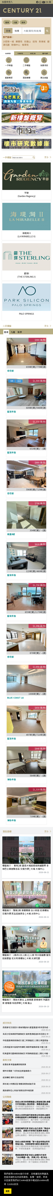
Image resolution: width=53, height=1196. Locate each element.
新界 (23, 22)
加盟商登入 (7, 1)
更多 (46, 157)
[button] (50, 96)
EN (47, 2)
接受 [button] (8, 1191)
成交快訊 (7, 1022)
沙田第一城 (8, 41)
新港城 (42, 41)
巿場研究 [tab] (20, 53)
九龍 (15, 22)
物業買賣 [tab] (8, 53)
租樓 (17, 30)
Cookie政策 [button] (12, 1184)
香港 (7, 22)
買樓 (8, 30)
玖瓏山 (27, 41)
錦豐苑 (19, 41)
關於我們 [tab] (45, 53)
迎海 (35, 41)
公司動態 (7, 1096)
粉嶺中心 (15, 44)
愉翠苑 (25, 44)
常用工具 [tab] (32, 53)
